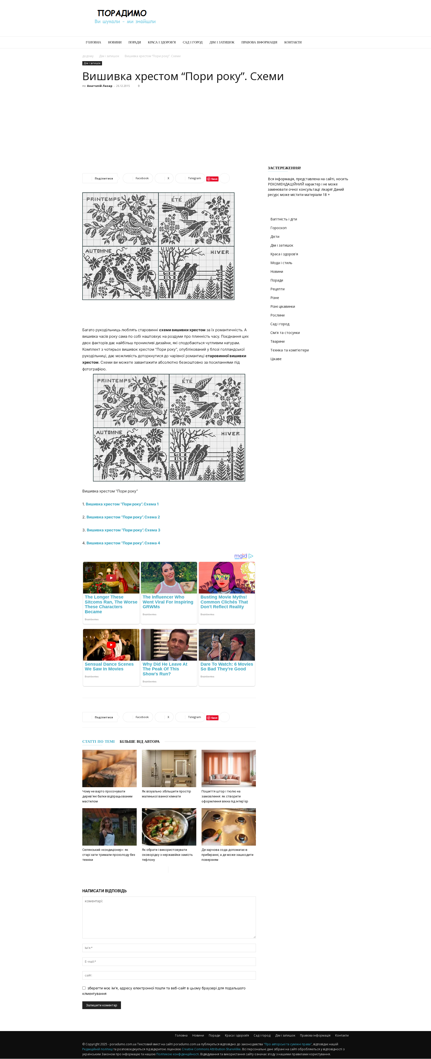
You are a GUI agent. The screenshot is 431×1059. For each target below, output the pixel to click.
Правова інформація (259, 42)
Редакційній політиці (97, 1049)
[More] (224, 178)
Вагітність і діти (283, 219)
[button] (343, 42)
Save (214, 179)
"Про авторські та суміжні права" (288, 1044)
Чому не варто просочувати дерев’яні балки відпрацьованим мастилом (107, 796)
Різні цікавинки (282, 306)
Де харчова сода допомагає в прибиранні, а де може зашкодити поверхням (227, 855)
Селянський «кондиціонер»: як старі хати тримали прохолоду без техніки (108, 855)
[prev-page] (164, 870)
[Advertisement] (258, 18)
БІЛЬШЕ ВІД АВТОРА (140, 741)
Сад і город (193, 42)
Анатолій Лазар (99, 86)
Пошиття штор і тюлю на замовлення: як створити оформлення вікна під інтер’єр (225, 796)
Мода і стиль (281, 262)
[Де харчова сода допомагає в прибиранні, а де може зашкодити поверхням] (229, 827)
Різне (274, 297)
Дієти (274, 236)
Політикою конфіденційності (177, 1054)
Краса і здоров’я (162, 42)
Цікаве (276, 358)
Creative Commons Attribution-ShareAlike (211, 1049)
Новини (114, 42)
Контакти (293, 42)
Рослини (277, 315)
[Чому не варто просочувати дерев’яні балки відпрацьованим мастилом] (109, 768)
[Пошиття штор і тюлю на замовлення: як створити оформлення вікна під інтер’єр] (229, 768)
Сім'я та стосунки (285, 332)
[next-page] (172, 870)
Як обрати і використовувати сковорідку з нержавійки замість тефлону (167, 855)
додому (88, 56)
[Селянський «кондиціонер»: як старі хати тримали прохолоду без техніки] (109, 827)
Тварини (277, 341)
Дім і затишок (222, 42)
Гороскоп (278, 227)
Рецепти (277, 289)
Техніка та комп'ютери (289, 350)
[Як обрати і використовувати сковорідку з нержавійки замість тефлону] (169, 827)
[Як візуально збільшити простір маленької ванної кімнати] (169, 768)
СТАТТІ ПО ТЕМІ (98, 741)
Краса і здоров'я (284, 254)
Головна (93, 42)
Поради (134, 42)
